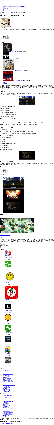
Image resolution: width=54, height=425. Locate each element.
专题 (3, 9)
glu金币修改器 (7, 321)
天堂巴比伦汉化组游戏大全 (8, 401)
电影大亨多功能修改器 (7, 378)
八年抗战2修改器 (6, 386)
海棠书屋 (4, 416)
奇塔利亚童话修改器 (6, 389)
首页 (5, 12)
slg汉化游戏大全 (6, 406)
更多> (1, 237)
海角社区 (4, 396)
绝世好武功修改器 (8, 363)
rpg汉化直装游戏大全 (6, 403)
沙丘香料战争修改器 (6, 387)
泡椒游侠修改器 (8, 299)
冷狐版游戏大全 (5, 402)
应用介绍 (4, 82)
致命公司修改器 (5, 388)
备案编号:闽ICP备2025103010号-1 (6, 423)
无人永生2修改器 (6, 375)
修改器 (14, 6)
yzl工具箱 (6, 343)
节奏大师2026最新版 (8, 257)
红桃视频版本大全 (6, 415)
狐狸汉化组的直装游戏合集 (8, 412)
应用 (3, 5)
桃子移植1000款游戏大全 (7, 395)
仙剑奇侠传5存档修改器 (7, 379)
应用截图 (4, 83)
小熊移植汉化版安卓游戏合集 (8, 408)
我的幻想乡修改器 (18, 70)
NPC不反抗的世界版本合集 (8, 414)
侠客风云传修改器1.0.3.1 (7, 390)
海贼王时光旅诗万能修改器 (8, 381)
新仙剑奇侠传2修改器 (7, 391)
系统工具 (7, 8)
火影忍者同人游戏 (6, 407)
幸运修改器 (7, 282)
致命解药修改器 (12, 58)
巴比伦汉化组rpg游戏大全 (7, 404)
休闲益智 (17, 6)
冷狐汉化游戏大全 (6, 397)
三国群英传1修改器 (6, 382)
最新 (3, 10)
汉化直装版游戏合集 (6, 411)
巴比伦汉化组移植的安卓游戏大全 (9, 400)
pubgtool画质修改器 (8, 310)
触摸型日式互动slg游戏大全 (8, 413)
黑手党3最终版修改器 (7, 376)
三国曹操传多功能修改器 (7, 380)
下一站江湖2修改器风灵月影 (8, 374)
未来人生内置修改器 (6, 370)
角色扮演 (4, 6)
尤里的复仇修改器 (6, 371)
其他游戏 (11, 6)
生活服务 (4, 8)
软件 (3, 7)
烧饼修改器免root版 (8, 332)
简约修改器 (5, 377)
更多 (24, 6)
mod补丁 (7, 6)
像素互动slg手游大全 (6, 405)
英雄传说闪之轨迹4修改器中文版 (9, 385)
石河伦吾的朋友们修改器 (17, 80)
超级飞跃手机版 (8, 353)
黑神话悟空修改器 (15, 51)
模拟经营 (21, 6)
